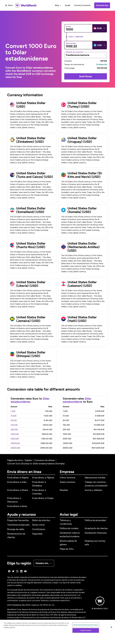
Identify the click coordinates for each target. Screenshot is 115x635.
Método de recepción (74, 52)
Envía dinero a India (16, 482)
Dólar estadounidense (30, 400)
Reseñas (64, 490)
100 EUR (14, 425)
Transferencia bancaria (18, 524)
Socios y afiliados (93, 490)
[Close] (111, 627)
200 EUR (14, 429)
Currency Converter (82, 5)
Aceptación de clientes (96, 528)
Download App (102, 5)
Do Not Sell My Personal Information (85, 625)
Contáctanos (38, 529)
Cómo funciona (67, 477)
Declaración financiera (96, 532)
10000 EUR (15, 443)
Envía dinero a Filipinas (43, 477)
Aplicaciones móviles (95, 477)
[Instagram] (17, 571)
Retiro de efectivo (41, 520)
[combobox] (85, 55)
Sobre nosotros (67, 482)
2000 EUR (15, 439)
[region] (57, 627)
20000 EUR (15, 448)
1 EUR (13, 411)
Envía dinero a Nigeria (18, 477)
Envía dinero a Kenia (17, 506)
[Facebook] (9, 571)
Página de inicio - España (19, 460)
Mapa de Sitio (66, 549)
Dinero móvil (38, 524)
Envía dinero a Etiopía (42, 498)
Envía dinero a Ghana (17, 490)
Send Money (85, 76)
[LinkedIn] (21, 571)
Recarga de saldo (15, 529)
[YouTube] (25, 571)
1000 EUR (15, 434)
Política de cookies (69, 528)
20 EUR (14, 420)
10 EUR (13, 416)
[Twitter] (13, 571)
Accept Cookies (85, 630)
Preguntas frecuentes (18, 520)
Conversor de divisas (44, 460)
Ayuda (67, 5)
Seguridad (37, 533)
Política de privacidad (95, 520)
